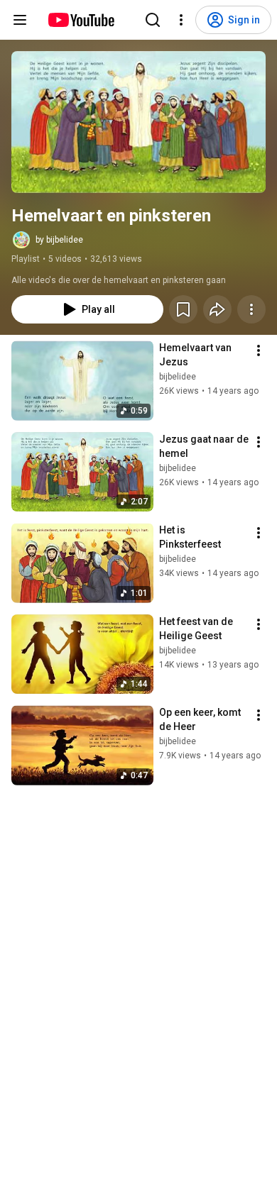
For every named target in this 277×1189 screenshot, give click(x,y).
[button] (138, 122)
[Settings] (181, 19)
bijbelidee (177, 377)
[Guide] (19, 19)
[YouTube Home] (80, 20)
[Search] (152, 19)
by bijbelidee (59, 240)
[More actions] (251, 309)
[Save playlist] (183, 309)
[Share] (217, 309)
